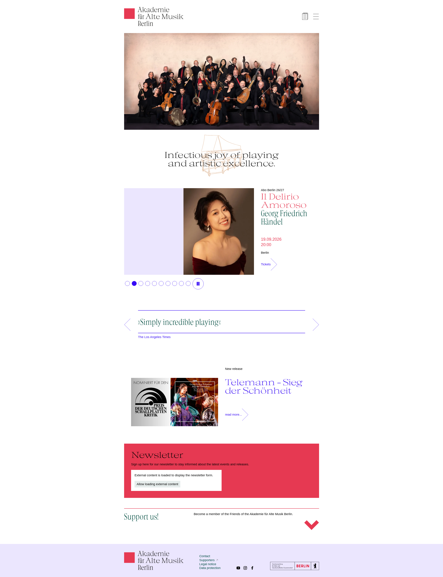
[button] (127, 283)
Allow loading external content (157, 484)
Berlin (265, 252)
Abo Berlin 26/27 (272, 190)
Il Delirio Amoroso (284, 208)
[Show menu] (316, 16)
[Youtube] (238, 568)
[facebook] (252, 568)
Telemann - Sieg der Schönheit (264, 386)
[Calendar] (305, 16)
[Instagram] (245, 568)
